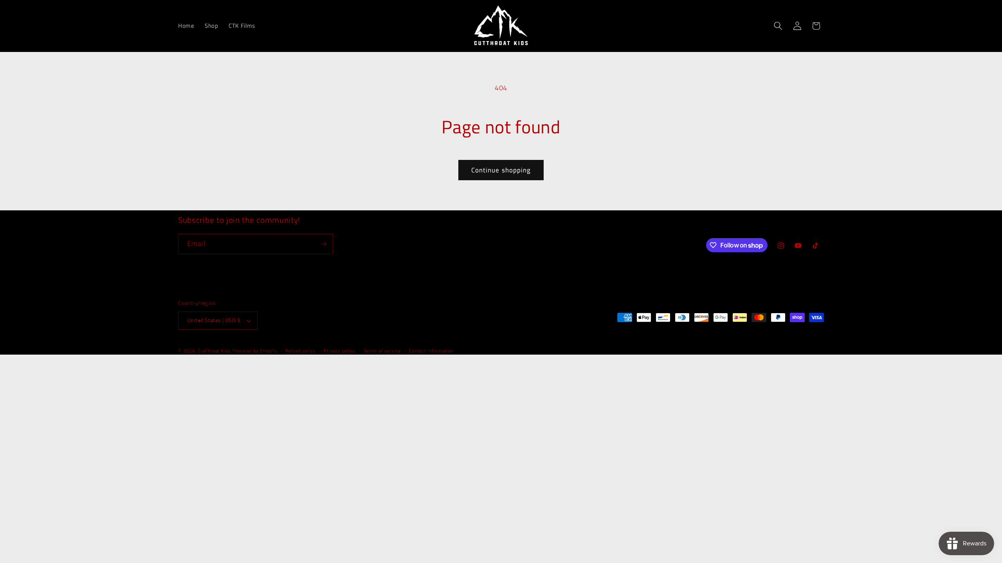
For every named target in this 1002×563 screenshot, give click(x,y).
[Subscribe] (323, 244)
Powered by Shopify (254, 350)
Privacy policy (339, 350)
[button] (778, 25)
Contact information (431, 350)
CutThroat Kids (214, 350)
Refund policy (300, 350)
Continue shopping (501, 170)
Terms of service (382, 350)
